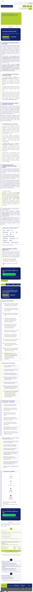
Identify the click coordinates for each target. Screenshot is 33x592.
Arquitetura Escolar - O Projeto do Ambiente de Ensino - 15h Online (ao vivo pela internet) (11, 566)
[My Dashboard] (30, 6)
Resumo (3, 284)
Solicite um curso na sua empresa (22, 585)
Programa (8, 284)
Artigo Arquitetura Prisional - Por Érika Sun (7, 578)
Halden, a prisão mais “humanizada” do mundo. (8, 577)
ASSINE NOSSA (30, 3)
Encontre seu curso (4, 585)
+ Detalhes (18, 284)
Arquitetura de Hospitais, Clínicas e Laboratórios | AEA (9, 563)
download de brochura (4, 280)
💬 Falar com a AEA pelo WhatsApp (9, 274)
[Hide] (7, 591)
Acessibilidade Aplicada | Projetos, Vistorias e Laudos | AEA (9, 564)
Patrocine (29, 585)
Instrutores (13, 284)
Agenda (24, 6)
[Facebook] (1, 591)
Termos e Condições (4, 277)
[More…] (6, 591)
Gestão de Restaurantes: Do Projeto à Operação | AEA (9, 568)
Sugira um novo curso (10, 585)
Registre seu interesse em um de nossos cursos (16, 585)
